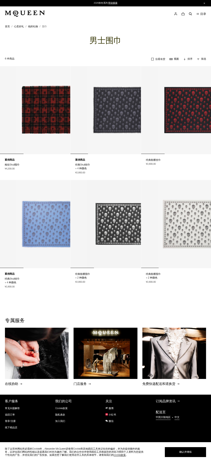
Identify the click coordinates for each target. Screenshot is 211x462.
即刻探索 (112, 3)
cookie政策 (120, 455)
